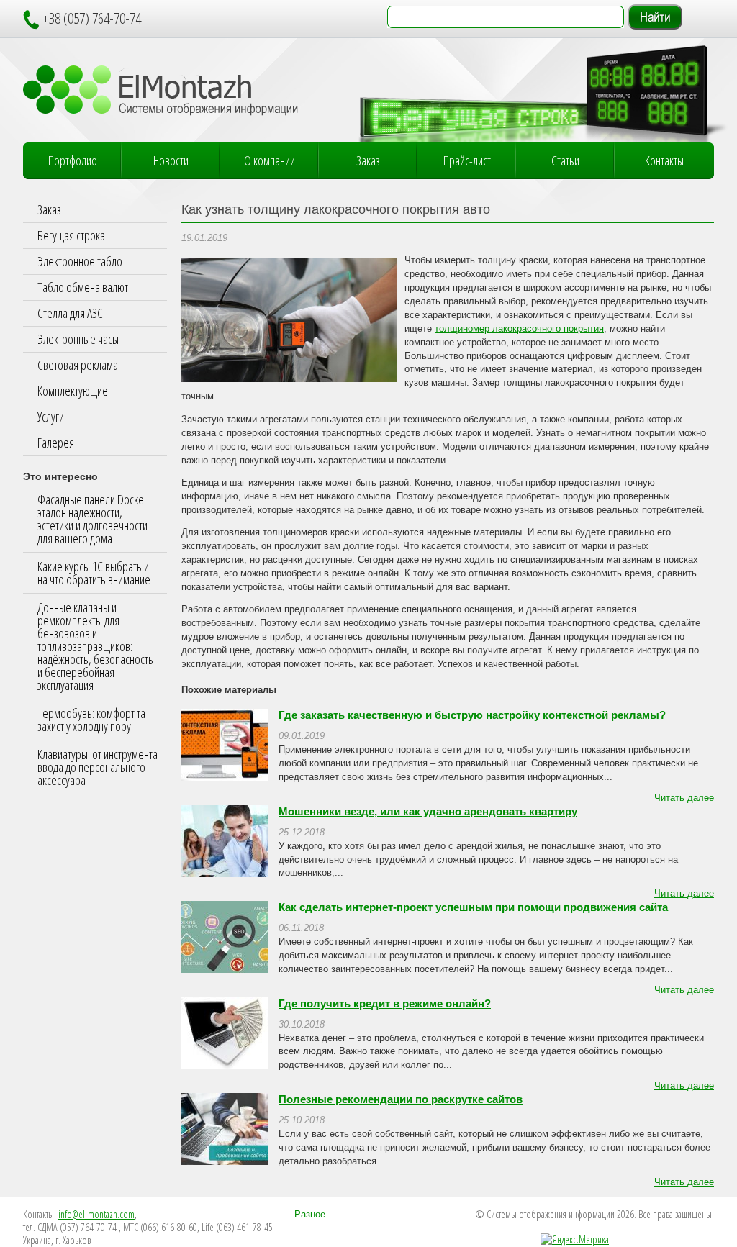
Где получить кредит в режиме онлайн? (385, 1004)
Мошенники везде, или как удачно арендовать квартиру (428, 811)
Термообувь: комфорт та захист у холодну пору (91, 719)
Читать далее (684, 798)
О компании (269, 160)
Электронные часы (78, 339)
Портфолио (72, 160)
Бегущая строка (71, 235)
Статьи (565, 160)
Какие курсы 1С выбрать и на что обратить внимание (93, 573)
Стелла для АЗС (70, 313)
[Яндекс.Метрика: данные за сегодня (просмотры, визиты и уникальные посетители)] (575, 1239)
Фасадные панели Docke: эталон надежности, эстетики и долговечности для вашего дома (92, 519)
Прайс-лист (467, 160)
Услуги (50, 416)
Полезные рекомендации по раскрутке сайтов (401, 1099)
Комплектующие (72, 390)
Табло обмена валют (82, 287)
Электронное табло (79, 261)
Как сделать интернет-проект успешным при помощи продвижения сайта (473, 907)
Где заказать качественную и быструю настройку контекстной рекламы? (472, 715)
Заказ (368, 160)
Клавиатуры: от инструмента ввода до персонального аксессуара (97, 767)
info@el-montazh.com (96, 1214)
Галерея (55, 442)
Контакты (664, 160)
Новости (171, 160)
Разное (309, 1215)
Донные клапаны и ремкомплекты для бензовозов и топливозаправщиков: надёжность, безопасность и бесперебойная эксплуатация (95, 646)
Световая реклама (77, 364)
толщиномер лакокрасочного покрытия (519, 329)
